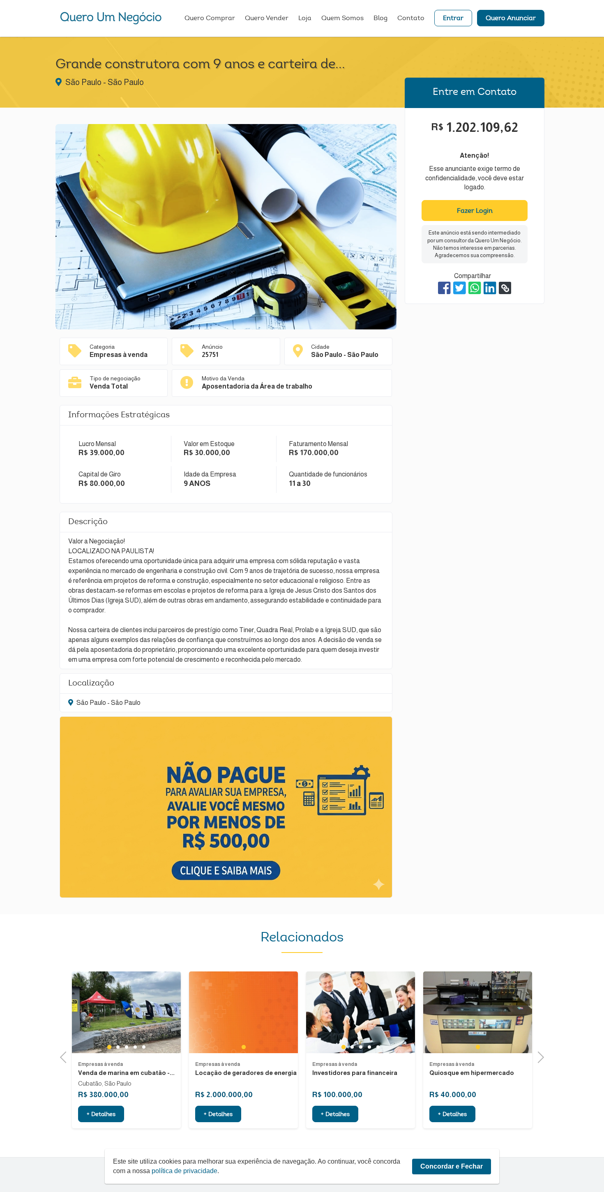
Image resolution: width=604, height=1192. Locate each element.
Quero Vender (266, 18)
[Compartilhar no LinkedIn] (490, 288)
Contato (410, 18)
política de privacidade (184, 1170)
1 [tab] (109, 1047)
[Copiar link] (505, 288)
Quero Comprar (209, 18)
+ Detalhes (101, 1115)
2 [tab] (117, 1047)
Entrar (453, 18)
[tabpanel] (126, 1012)
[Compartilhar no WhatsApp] (474, 288)
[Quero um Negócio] (111, 18)
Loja (304, 18)
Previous (66, 1056)
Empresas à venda (100, 1064)
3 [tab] (126, 1047)
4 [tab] (135, 1047)
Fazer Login (475, 211)
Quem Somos (342, 18)
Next (538, 1056)
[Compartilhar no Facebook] (444, 288)
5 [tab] (143, 1047)
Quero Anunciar (511, 18)
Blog (380, 18)
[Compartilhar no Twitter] (459, 288)
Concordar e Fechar (451, 1166)
